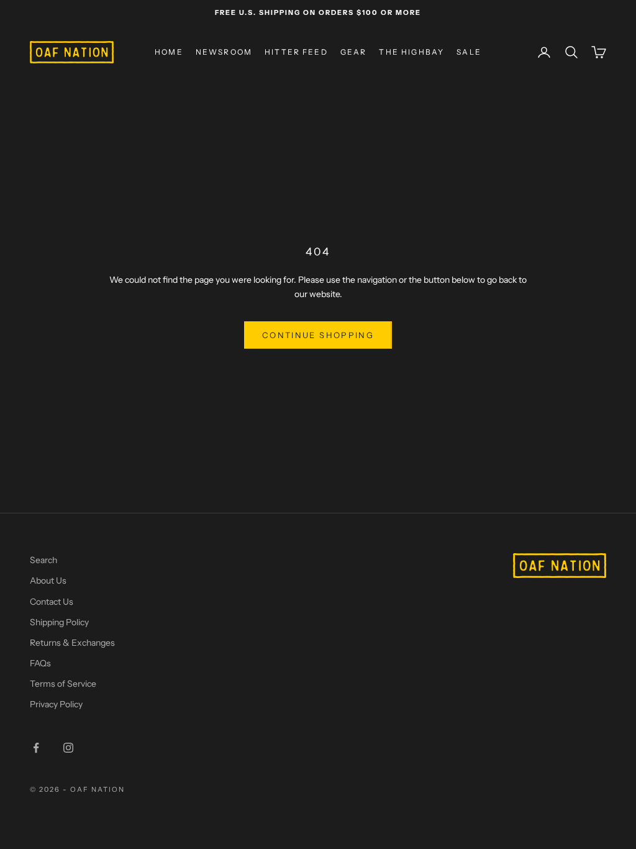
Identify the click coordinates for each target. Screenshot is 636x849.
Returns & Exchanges (72, 642)
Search (43, 560)
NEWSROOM (224, 52)
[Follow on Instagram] (68, 747)
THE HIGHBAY (411, 52)
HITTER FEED (296, 52)
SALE (469, 52)
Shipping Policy (59, 622)
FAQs (40, 663)
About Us (48, 580)
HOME (169, 52)
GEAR (353, 52)
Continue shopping (318, 335)
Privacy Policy (56, 704)
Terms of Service (63, 683)
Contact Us (51, 601)
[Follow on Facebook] (36, 747)
